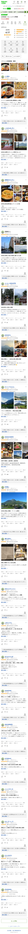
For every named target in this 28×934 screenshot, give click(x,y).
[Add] (25, 15)
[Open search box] (2, 56)
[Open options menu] (26, 76)
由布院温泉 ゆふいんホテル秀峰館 (9, 16)
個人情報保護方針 (17, 930)
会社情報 (9, 930)
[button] (5, 67)
